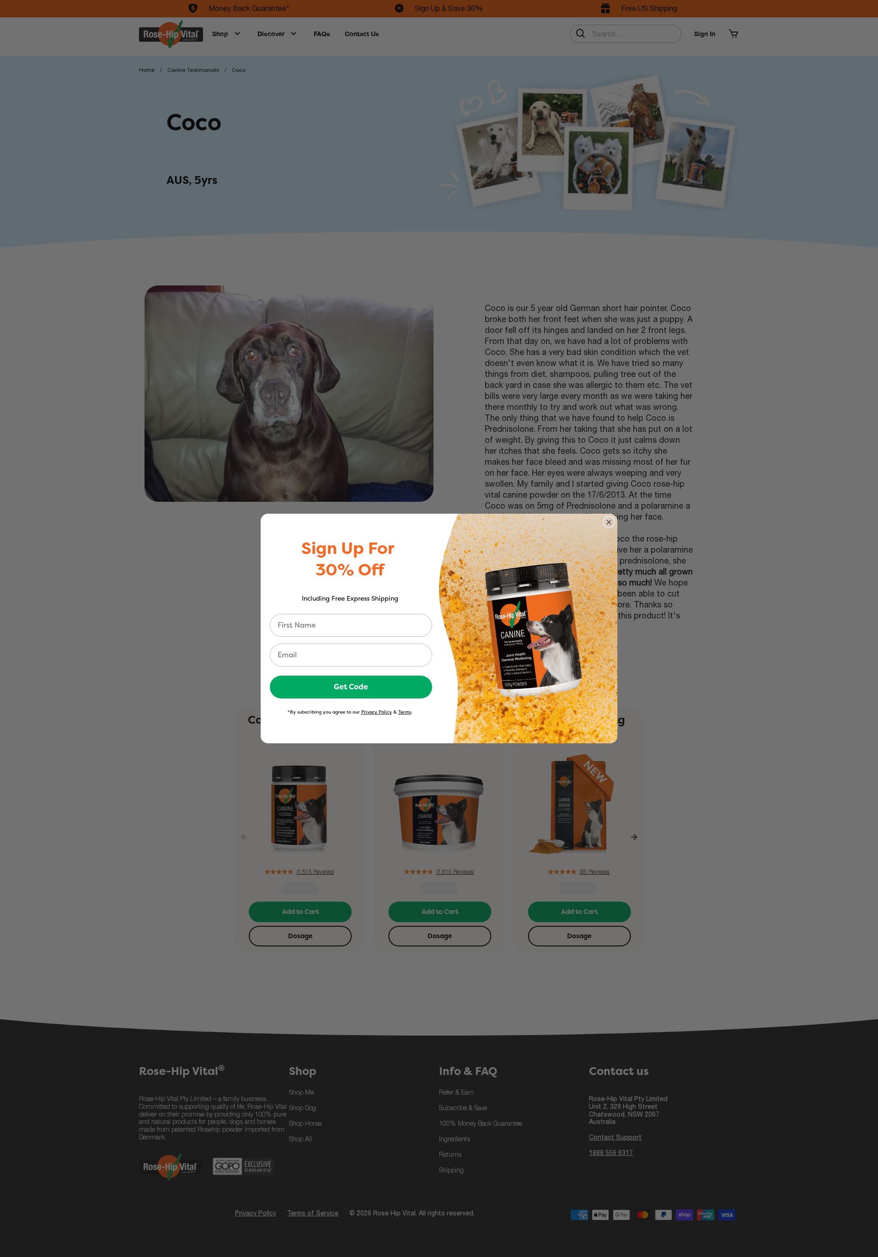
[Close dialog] (609, 522)
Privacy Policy (376, 712)
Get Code (351, 687)
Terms (404, 712)
